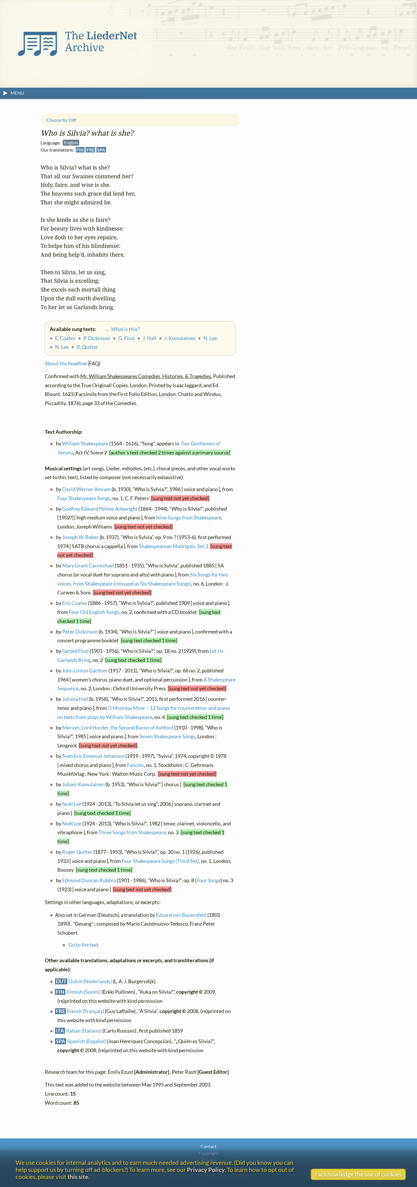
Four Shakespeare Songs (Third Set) (160, 861)
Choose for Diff (61, 120)
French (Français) (85, 1011)
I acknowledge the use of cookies (358, 1174)
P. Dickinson (96, 338)
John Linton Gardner (85, 671)
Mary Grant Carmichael (88, 566)
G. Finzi (126, 338)
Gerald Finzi (75, 651)
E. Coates (65, 338)
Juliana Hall (75, 699)
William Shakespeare (85, 444)
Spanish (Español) (86, 1042)
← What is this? (118, 329)
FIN (80, 150)
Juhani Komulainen (83, 785)
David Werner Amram (86, 489)
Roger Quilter (77, 852)
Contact (208, 1146)
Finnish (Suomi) (83, 992)
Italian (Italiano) (84, 1031)
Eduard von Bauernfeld (181, 915)
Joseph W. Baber (80, 537)
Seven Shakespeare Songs (167, 737)
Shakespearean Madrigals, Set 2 (173, 546)
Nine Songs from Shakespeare (188, 518)
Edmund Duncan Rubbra (89, 881)
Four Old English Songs (94, 612)
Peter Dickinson (80, 632)
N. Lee (210, 338)
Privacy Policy (206, 1169)
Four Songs (208, 881)
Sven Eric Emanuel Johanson (93, 756)
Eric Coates (74, 603)
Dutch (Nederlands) (90, 981)
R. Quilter (87, 347)
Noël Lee (71, 804)
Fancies (135, 765)
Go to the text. (84, 945)
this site (78, 1176)
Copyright (208, 1153)
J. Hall (149, 338)
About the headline (66, 364)
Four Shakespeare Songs (83, 498)
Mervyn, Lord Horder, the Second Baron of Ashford (117, 728)
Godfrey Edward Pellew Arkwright (100, 509)
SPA (101, 150)
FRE (90, 150)
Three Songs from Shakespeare (132, 833)
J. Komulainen (179, 338)
